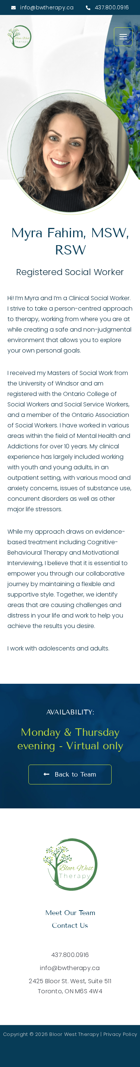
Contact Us (70, 925)
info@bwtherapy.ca (46, 7)
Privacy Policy (120, 1034)
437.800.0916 (111, 7)
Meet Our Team (70, 912)
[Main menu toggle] (123, 36)
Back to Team (74, 774)
